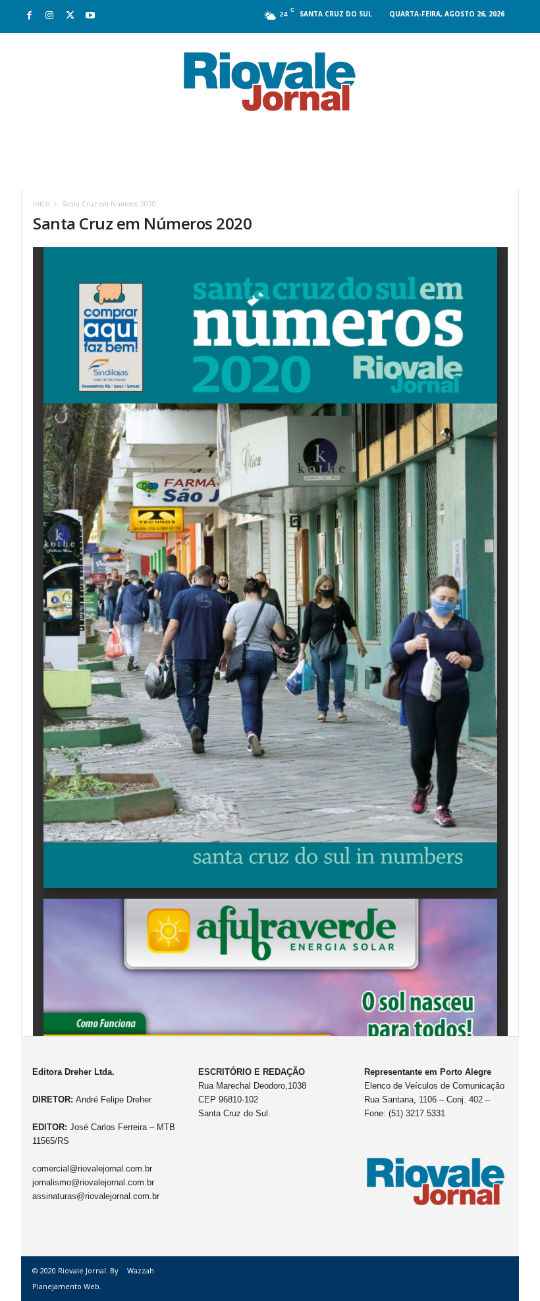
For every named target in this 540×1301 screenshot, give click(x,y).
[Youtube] (90, 16)
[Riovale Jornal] (270, 82)
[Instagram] (49, 16)
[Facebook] (29, 16)
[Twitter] (70, 16)
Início (41, 203)
